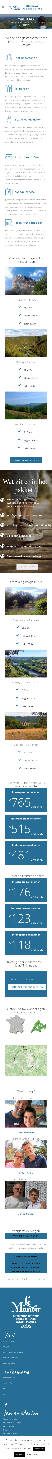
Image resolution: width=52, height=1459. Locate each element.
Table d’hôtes (8, 1383)
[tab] (26, 1236)
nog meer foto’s (9, 1363)
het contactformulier (10, 1357)
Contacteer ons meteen (27, 987)
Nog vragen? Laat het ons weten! (26, 1279)
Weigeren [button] (19, 1454)
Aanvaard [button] (39, 1448)
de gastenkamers (9, 1341)
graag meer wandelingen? (26, 460)
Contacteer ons (27, 567)
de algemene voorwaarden (13, 1352)
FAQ (5, 1389)
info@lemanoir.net (10, 1433)
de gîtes (6, 1346)
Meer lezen (32, 1454)
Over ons (6, 1394)
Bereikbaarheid (9, 1378)
